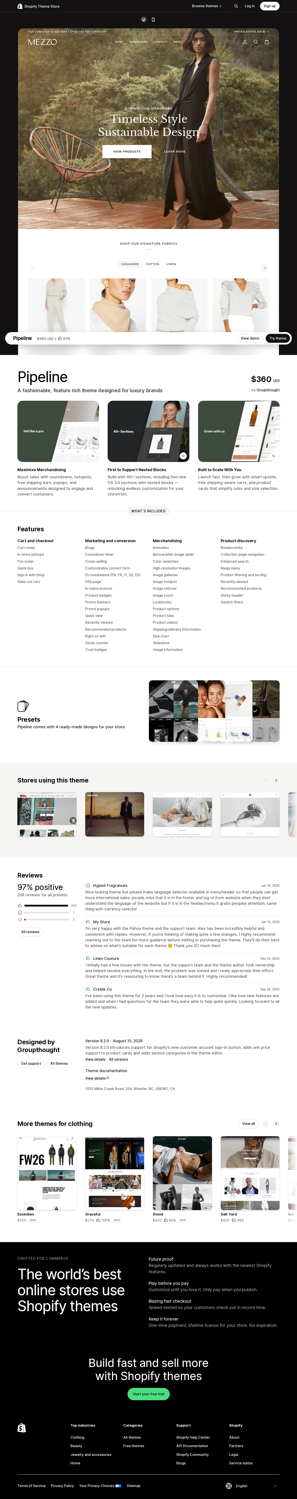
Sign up (270, 6)
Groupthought (268, 390)
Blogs (181, 1463)
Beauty (76, 1446)
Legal (233, 1454)
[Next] (276, 780)
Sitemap (133, 1486)
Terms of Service (31, 1486)
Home (75, 1463)
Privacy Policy (62, 1486)
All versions (118, 1059)
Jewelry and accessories (90, 1454)
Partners (236, 1446)
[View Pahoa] (200, 711)
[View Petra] (227, 711)
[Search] (236, 6)
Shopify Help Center (193, 1437)
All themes (59, 1063)
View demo (250, 338)
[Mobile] (153, 19)
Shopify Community (192, 1454)
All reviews (30, 932)
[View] (47, 815)
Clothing (77, 1437)
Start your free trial (148, 1394)
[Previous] (265, 780)
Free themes (133, 1446)
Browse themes (205, 6)
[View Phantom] (173, 711)
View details (95, 1059)
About (234, 1437)
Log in (250, 6)
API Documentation (192, 1446)
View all (248, 1123)
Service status (241, 1463)
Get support (31, 1063)
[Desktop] (143, 19)
